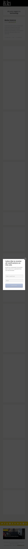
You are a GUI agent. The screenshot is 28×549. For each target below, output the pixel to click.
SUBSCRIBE (14, 285)
